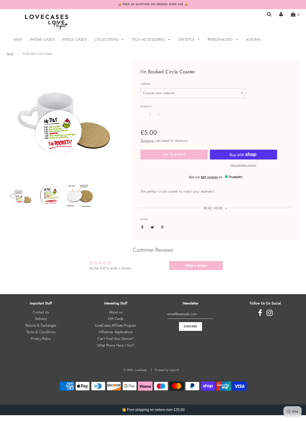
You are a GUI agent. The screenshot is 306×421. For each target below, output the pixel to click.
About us (115, 312)
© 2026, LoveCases (135, 370)
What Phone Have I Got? (115, 345)
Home (10, 54)
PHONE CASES (42, 39)
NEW (17, 39)
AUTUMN (253, 39)
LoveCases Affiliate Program (115, 325)
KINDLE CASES (74, 39)
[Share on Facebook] (143, 227)
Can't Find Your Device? (115, 338)
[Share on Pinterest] (162, 227)
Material (145, 84)
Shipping (147, 140)
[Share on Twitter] (152, 227)
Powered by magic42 (167, 370)
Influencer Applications (116, 331)
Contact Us (41, 312)
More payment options (243, 165)
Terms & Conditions (40, 331)
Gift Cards (115, 318)
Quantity (145, 106)
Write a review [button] (196, 265)
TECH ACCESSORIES (148, 39)
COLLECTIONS (107, 39)
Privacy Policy (41, 338)
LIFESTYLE (187, 39)
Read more (214, 208)
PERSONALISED (221, 39)
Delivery (41, 318)
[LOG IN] (281, 14)
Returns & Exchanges (41, 325)
